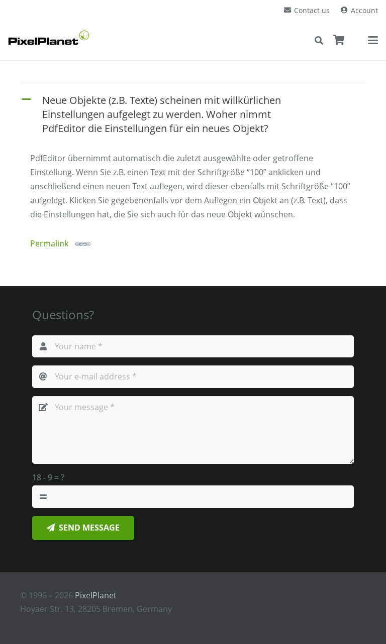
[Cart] (339, 40)
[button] (318, 40)
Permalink (49, 243)
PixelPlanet (96, 595)
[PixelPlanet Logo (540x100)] (48, 37)
